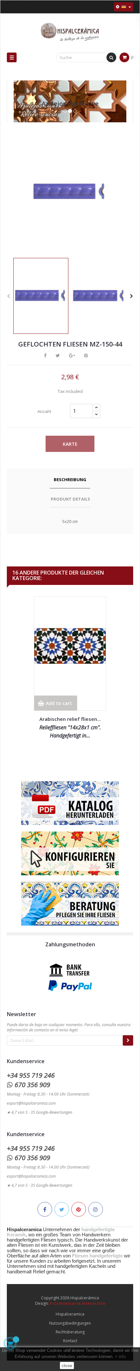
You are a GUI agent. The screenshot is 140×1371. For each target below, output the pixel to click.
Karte (70, 444)
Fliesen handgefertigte (97, 1255)
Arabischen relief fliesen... (70, 719)
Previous (8, 296)
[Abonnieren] (128, 1040)
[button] (16, 108)
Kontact (70, 1340)
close (67, 1365)
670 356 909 (32, 1084)
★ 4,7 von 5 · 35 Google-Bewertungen (39, 1112)
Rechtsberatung (70, 1332)
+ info (120, 1356)
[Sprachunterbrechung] (123, 6)
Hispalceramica (70, 1314)
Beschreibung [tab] (70, 479)
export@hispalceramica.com (31, 1103)
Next (131, 296)
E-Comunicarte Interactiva (77, 1303)
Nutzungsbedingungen (70, 1323)
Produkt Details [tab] (70, 499)
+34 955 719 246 (31, 1075)
